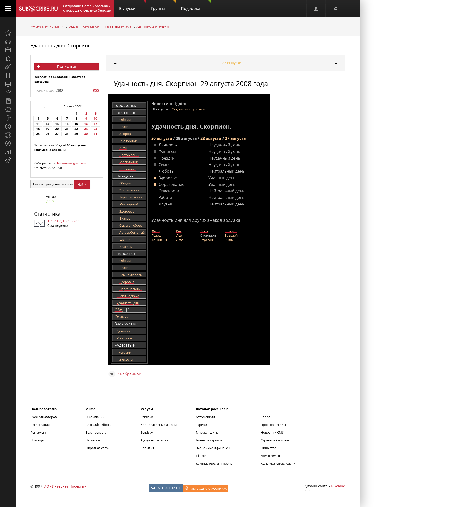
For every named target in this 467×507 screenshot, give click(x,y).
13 (57, 124)
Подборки (190, 8)
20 (57, 129)
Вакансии (93, 440)
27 (57, 134)
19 (47, 129)
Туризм (201, 424)
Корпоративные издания (159, 424)
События (147, 448)
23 (86, 129)
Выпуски (127, 8)
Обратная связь (97, 448)
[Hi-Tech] (8, 75)
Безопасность (96, 432)
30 (86, 134)
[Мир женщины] (8, 67)
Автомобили (205, 417)
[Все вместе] (8, 24)
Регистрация (40, 424)
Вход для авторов (43, 417)
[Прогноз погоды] (8, 118)
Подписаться (66, 66)
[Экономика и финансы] (8, 152)
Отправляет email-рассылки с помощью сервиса (87, 8)
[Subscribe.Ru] (38, 8)
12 (47, 124)
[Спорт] (8, 126)
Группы (158, 8)
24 (95, 129)
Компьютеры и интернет (215, 463)
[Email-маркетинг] (8, 160)
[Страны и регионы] (8, 135)
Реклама (147, 417)
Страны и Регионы (275, 440)
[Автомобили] (8, 41)
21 (66, 129)
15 (76, 124)
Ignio (49, 200)
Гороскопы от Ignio (118, 27)
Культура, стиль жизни (46, 27)
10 (95, 118)
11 (38, 124)
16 (86, 124)
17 (95, 124)
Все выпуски (230, 63)
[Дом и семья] (8, 58)
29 (76, 134)
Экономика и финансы (213, 448)
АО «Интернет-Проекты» (65, 486)
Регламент (38, 432)
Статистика (47, 214)
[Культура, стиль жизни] (8, 92)
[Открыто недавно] (8, 32)
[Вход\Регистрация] (316, 8)
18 (38, 129)
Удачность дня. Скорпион (60, 45)
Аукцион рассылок (155, 440)
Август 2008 (72, 106)
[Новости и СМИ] (8, 101)
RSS (96, 90)
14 (66, 124)
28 (66, 134)
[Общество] (8, 109)
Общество (268, 448)
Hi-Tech (201, 456)
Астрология (91, 27)
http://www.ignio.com (71, 163)
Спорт (265, 417)
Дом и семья (270, 456)
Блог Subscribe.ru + (100, 424)
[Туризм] (8, 143)
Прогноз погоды (273, 424)
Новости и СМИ (272, 432)
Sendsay (147, 432)
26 (47, 134)
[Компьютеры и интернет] (8, 84)
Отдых (73, 27)
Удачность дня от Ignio (152, 27)
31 (95, 134)
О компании (95, 417)
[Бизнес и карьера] (8, 49)
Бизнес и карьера (209, 440)
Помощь (37, 440)
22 (76, 129)
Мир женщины (207, 432)
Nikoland (338, 486)
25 (38, 134)
